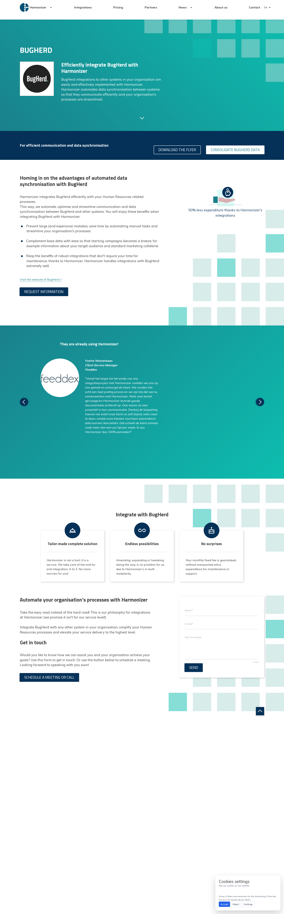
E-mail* (189, 623)
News (183, 7)
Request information (43, 291)
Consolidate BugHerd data (235, 150)
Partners (151, 7)
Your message (193, 637)
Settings (248, 904)
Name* (189, 610)
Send (193, 667)
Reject (236, 904)
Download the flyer (177, 150)
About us (220, 7)
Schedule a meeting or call (49, 677)
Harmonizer (38, 7)
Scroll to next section (142, 118)
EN (265, 7)
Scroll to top (260, 711)
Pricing (118, 7)
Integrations (83, 7)
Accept (224, 904)
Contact (254, 7)
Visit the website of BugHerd (39, 279)
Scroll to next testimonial (24, 402)
